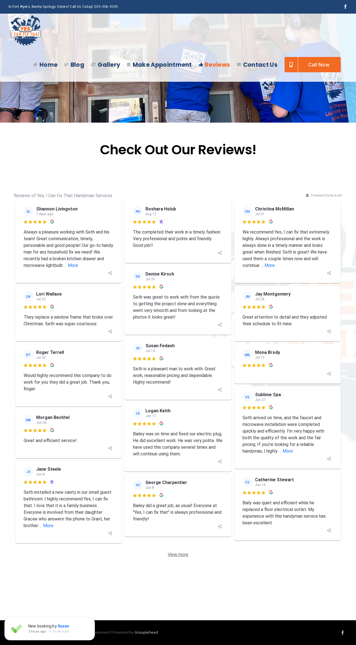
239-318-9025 (106, 6)
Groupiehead (146, 632)
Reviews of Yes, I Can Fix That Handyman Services (63, 195)
